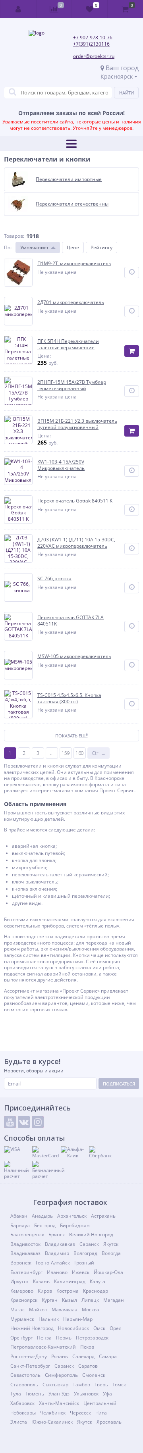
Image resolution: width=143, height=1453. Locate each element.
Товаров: (14, 236)
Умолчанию (34, 247)
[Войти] (18, 9)
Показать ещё (71, 736)
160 (79, 753)
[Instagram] (38, 1122)
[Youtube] (10, 1122)
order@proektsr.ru (93, 56)
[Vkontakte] (24, 1122)
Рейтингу (101, 247)
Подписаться (119, 1084)
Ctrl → (99, 753)
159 (66, 753)
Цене (73, 247)
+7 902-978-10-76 (92, 37)
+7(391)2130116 (91, 43)
